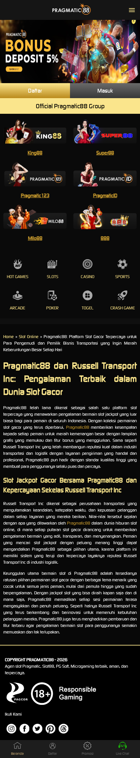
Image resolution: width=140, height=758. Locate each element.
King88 (35, 153)
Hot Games (17, 276)
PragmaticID (105, 195)
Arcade (17, 308)
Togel (87, 308)
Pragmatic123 (35, 195)
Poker (52, 308)
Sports (122, 276)
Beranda (17, 753)
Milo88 (35, 238)
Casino (87, 276)
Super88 (105, 153)
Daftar (35, 90)
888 (105, 238)
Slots (52, 276)
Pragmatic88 (77, 427)
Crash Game (122, 308)
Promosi (87, 753)
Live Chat (122, 753)
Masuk (105, 90)
